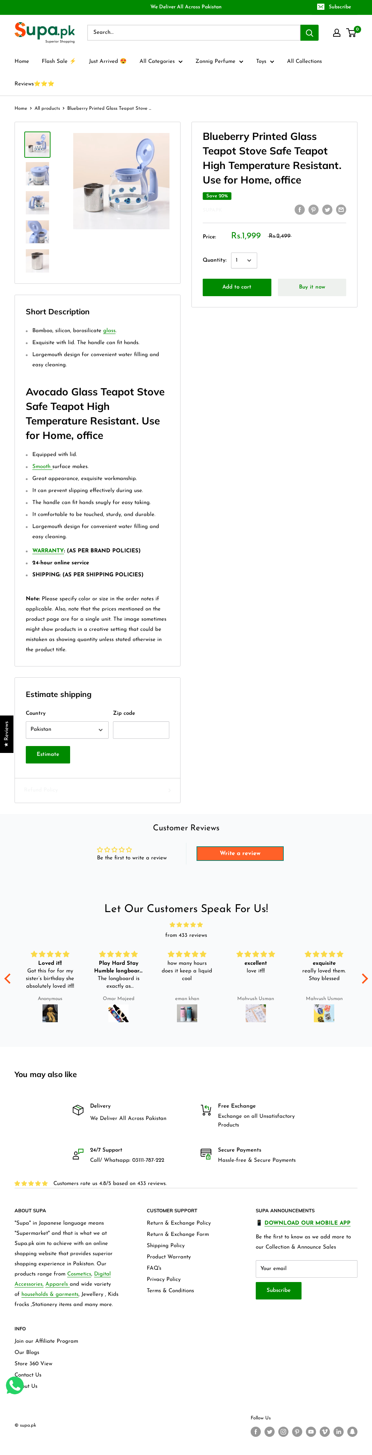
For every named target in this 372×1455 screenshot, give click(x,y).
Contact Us (28, 1375)
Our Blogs (27, 1352)
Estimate (48, 754)
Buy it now (312, 287)
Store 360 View (33, 1364)
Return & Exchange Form (178, 1234)
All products (47, 108)
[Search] (309, 33)
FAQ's (154, 1268)
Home (22, 61)
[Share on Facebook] (300, 210)
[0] (351, 32)
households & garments (49, 1294)
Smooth (42, 466)
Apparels (57, 1284)
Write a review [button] (240, 854)
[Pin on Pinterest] (313, 210)
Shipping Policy (166, 1246)
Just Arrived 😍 (108, 61)
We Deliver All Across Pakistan (186, 7)
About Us (26, 1386)
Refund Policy (41, 790)
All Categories (157, 61)
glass (109, 331)
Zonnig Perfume (215, 61)
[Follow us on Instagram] (283, 1432)
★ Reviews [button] (6, 734)
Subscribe (340, 7)
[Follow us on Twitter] (269, 1432)
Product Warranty (169, 1257)
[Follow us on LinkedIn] (338, 1432)
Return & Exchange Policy (179, 1223)
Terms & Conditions (170, 1291)
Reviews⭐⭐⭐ (34, 84)
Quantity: (215, 260)
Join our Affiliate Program (46, 1341)
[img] (186, 925)
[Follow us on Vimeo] (325, 1432)
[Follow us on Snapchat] (352, 1432)
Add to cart (236, 287)
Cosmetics (79, 1274)
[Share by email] (341, 210)
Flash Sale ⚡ (59, 61)
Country (36, 713)
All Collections (304, 61)
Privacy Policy (164, 1279)
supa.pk (212, 210)
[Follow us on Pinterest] (297, 1432)
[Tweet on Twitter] (327, 210)
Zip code (124, 713)
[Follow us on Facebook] (256, 1432)
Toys (261, 61)
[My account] (336, 33)
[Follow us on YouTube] (311, 1432)
